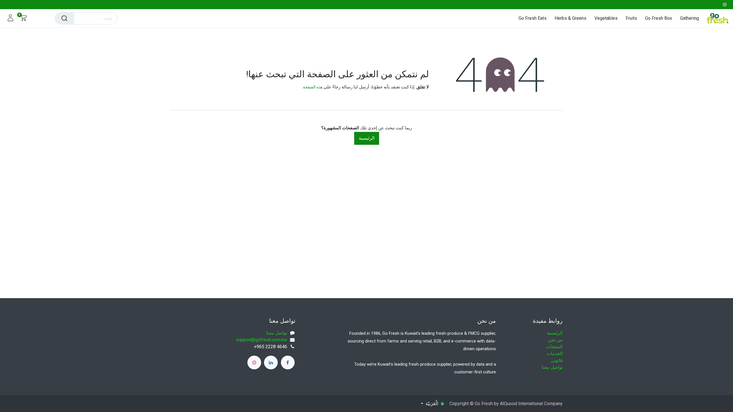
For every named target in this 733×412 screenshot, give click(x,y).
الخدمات (555, 353)
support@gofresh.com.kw (261, 339)
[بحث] (64, 18)
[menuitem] (687, 18)
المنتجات (554, 346)
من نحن (555, 339)
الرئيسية (367, 138)
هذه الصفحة (312, 87)
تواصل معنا (552, 367)
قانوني (557, 360)
